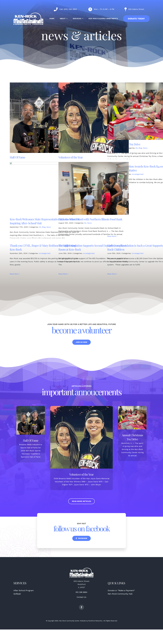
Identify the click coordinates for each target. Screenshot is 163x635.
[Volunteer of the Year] (93, 117)
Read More (111, 236)
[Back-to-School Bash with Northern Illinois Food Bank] (93, 188)
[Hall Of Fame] (45, 117)
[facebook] (81, 607)
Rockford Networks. (95, 621)
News (145, 148)
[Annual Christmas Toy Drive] (132, 417)
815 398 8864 (81, 592)
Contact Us (81, 597)
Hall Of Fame (17, 157)
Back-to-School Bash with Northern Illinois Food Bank (90, 219)
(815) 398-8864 (70, 9)
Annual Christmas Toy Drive (132, 437)
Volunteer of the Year (70, 157)
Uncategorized (137, 174)
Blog (140, 148)
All (136, 148)
